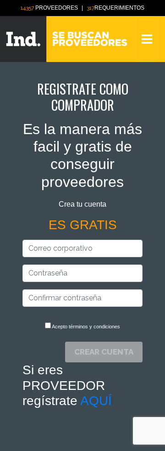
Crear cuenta (103, 351)
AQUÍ (96, 401)
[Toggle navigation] (147, 39)
